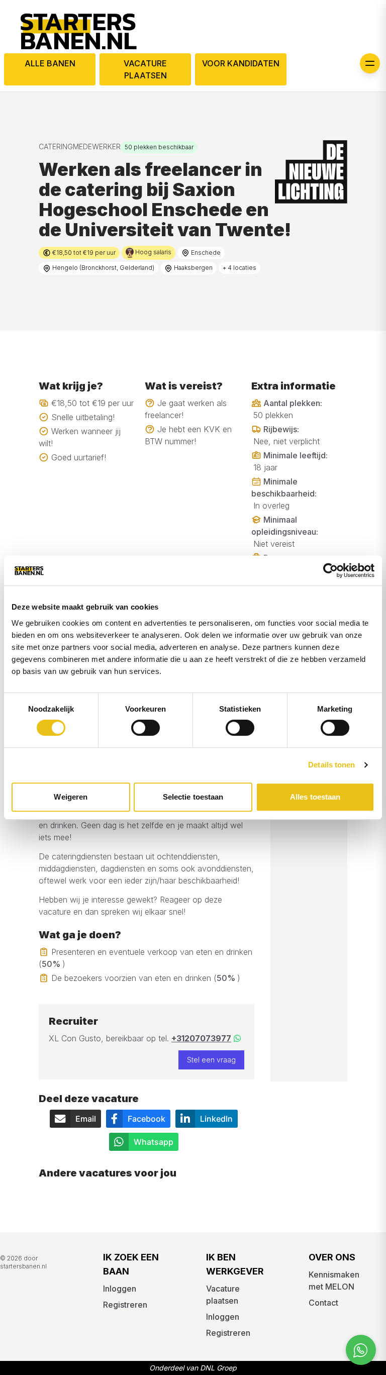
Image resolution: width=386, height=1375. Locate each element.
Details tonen (331, 764)
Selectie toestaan (193, 797)
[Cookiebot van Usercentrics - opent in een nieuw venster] (330, 570)
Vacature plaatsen (145, 69)
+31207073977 (201, 1038)
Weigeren (70, 797)
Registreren (125, 1305)
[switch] (145, 728)
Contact (323, 1303)
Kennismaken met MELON (334, 1280)
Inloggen (119, 1289)
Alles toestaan (315, 797)
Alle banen (50, 63)
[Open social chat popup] (361, 1350)
